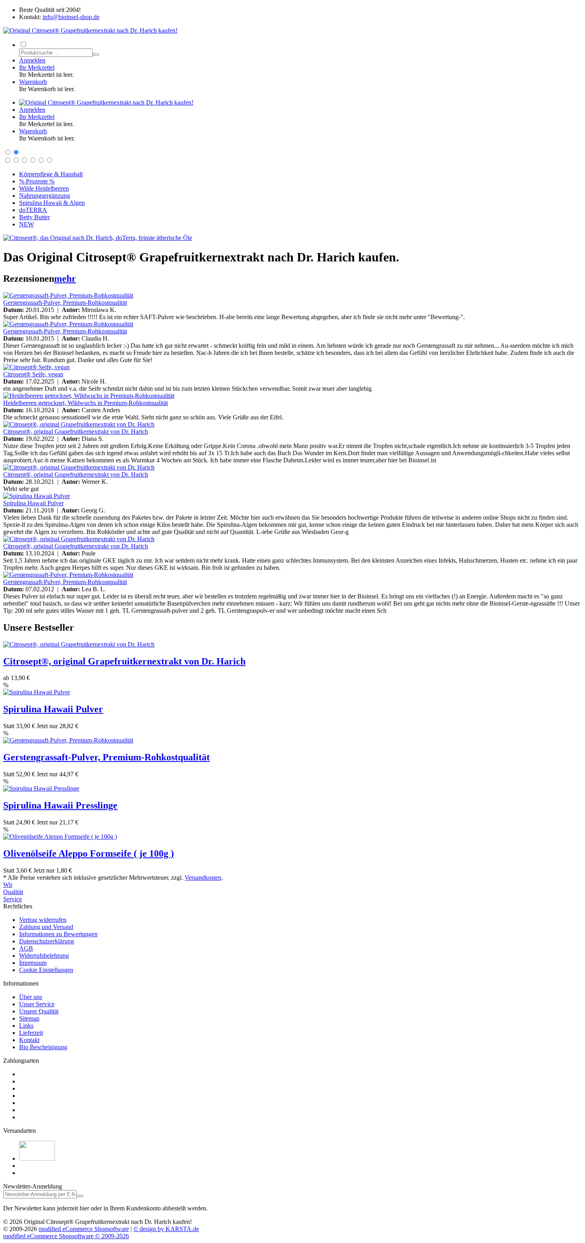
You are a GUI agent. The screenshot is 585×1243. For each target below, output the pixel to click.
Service (12, 899)
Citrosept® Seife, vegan (33, 374)
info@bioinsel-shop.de (71, 17)
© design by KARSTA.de (166, 1228)
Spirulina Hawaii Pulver (33, 503)
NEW (26, 224)
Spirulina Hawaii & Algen (52, 202)
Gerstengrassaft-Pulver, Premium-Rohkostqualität (65, 302)
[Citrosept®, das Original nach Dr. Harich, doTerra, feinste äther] (97, 237)
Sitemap (29, 1018)
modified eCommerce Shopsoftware (84, 1228)
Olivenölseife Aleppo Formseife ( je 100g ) (88, 853)
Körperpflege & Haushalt (51, 174)
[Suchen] (96, 54)
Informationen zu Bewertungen (58, 934)
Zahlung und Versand (46, 926)
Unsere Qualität (38, 1011)
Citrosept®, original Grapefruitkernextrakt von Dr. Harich (75, 431)
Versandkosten (203, 877)
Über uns (30, 997)
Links (26, 1025)
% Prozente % (37, 181)
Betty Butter (34, 217)
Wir (7, 884)
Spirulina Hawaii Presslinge (60, 805)
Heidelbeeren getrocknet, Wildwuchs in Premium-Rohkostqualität (85, 402)
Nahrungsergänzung (44, 195)
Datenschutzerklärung (46, 941)
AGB (26, 948)
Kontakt (29, 1039)
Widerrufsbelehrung (44, 955)
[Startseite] (106, 102)
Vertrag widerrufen (42, 919)
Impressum (33, 962)
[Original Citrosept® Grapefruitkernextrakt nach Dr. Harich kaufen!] (90, 30)
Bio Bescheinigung (43, 1047)
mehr (65, 278)
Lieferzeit (31, 1032)
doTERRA (33, 210)
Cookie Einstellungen (46, 969)
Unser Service (37, 1004)
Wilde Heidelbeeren (44, 188)
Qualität (13, 891)
